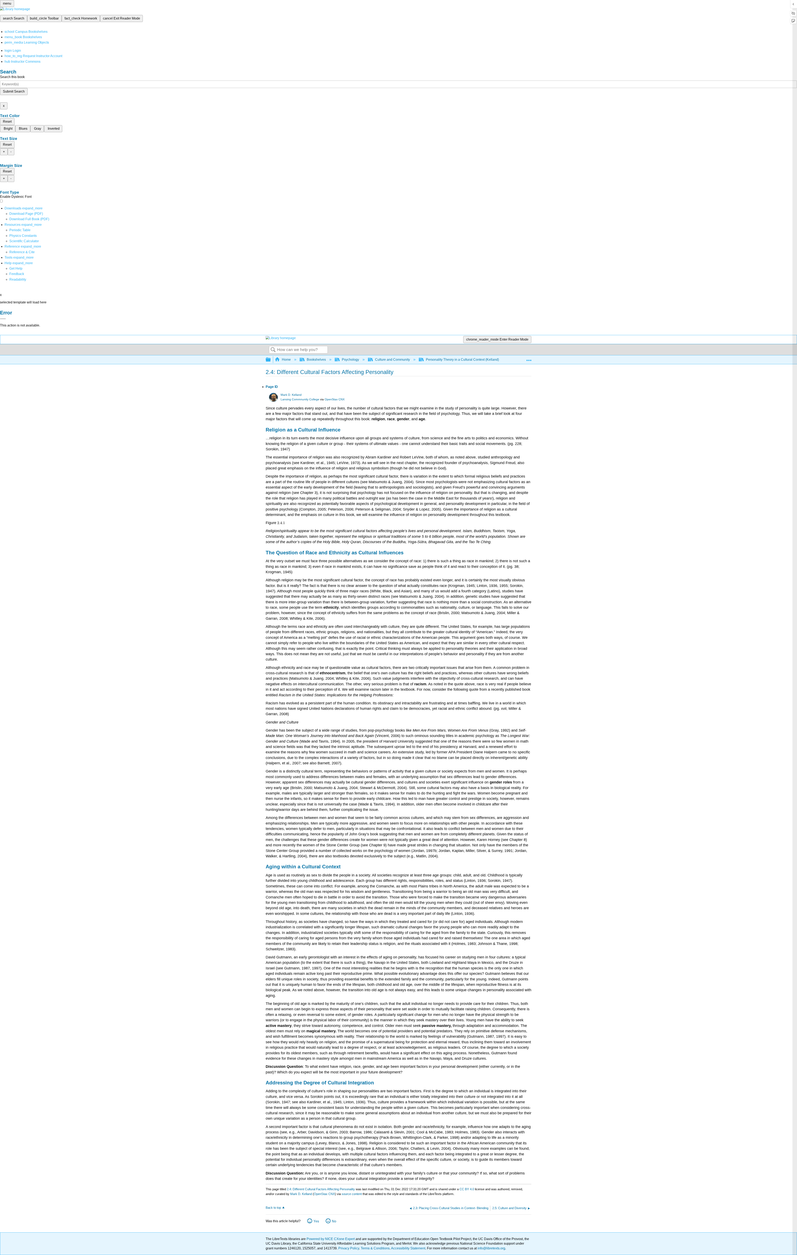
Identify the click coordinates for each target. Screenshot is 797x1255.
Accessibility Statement (408, 1248)
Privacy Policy (348, 1248)
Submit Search (14, 91)
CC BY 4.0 (467, 1189)
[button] (16, 274)
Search (273, 349)
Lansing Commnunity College (300, 399)
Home (286, 359)
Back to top (273, 1207)
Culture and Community (392, 359)
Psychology (350, 359)
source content (352, 1194)
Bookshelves (316, 359)
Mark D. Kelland (291, 394)
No (334, 1221)
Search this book (12, 77)
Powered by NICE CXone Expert (331, 1239)
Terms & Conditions (375, 1248)
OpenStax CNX (335, 399)
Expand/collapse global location (528, 358)
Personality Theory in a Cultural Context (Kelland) (462, 359)
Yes (316, 1221)
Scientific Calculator (24, 241)
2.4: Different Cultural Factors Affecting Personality (321, 1189)
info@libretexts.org (491, 1248)
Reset (7, 121)
